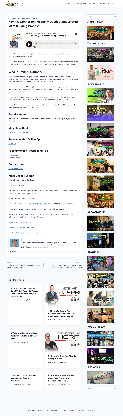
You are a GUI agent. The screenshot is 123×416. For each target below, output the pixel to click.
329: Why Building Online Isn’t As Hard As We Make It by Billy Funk (24, 336)
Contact (83, 410)
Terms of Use (75, 410)
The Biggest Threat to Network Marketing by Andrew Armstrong (24, 378)
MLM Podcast (12, 18)
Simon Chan (15, 300)
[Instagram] (13, 252)
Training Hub (81, 3)
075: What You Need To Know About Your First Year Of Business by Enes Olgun (61, 378)
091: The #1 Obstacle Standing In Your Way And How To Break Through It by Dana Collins (64, 265)
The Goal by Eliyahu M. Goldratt (20, 132)
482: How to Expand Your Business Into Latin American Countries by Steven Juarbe (61, 313)
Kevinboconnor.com (15, 169)
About (114, 3)
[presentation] (62, 295)
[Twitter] (18, 252)
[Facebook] (10, 252)
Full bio (45, 247)
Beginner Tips (70, 3)
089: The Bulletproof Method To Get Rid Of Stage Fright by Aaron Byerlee (23, 265)
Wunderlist (12, 144)
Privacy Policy (64, 410)
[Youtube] (15, 252)
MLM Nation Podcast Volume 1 (28, 18)
